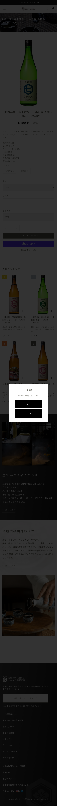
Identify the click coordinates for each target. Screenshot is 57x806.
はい (28, 404)
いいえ (28, 413)
